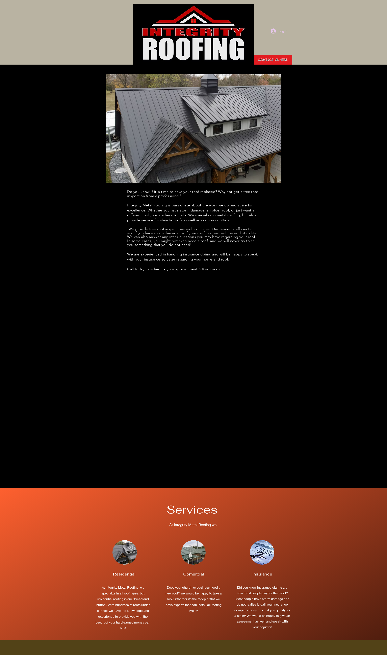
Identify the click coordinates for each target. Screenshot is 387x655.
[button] (193, 128)
